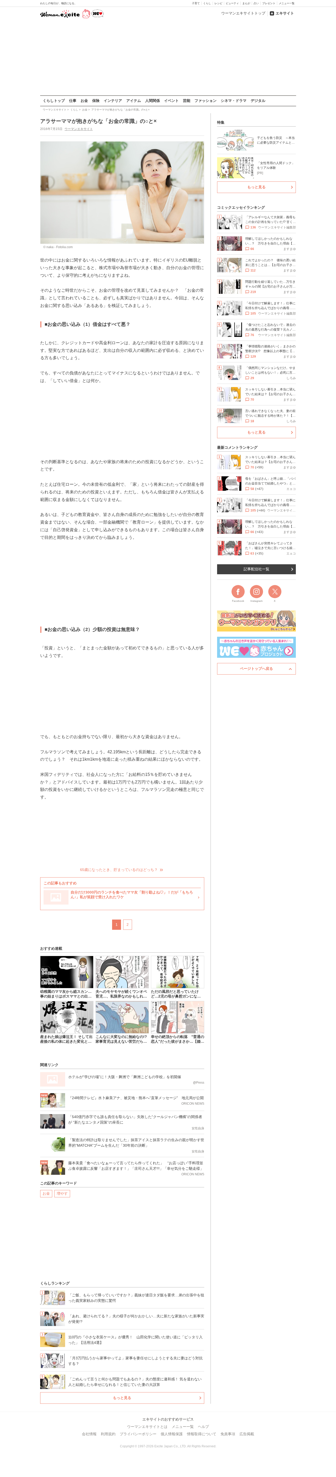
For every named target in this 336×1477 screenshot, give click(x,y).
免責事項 (227, 1434)
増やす (62, 1193)
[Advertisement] (168, 57)
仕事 (72, 100)
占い (256, 3)
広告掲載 (246, 1434)
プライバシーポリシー (138, 1434)
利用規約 (108, 1434)
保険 (95, 100)
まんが (246, 3)
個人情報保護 (172, 1434)
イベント (171, 100)
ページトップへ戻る (256, 668)
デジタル (258, 100)
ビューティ (232, 3)
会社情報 (89, 1434)
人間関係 (152, 100)
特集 (220, 122)
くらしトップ (54, 100)
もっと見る (122, 1398)
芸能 (186, 100)
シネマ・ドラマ (233, 100)
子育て (196, 3)
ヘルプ (203, 1426)
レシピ (218, 3)
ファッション (206, 100)
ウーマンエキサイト (79, 129)
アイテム (133, 100)
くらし (207, 3)
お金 (84, 100)
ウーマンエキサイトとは (147, 1426)
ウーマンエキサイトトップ (243, 13)
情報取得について (201, 1434)
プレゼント (268, 3)
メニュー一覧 (287, 3)
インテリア (113, 100)
